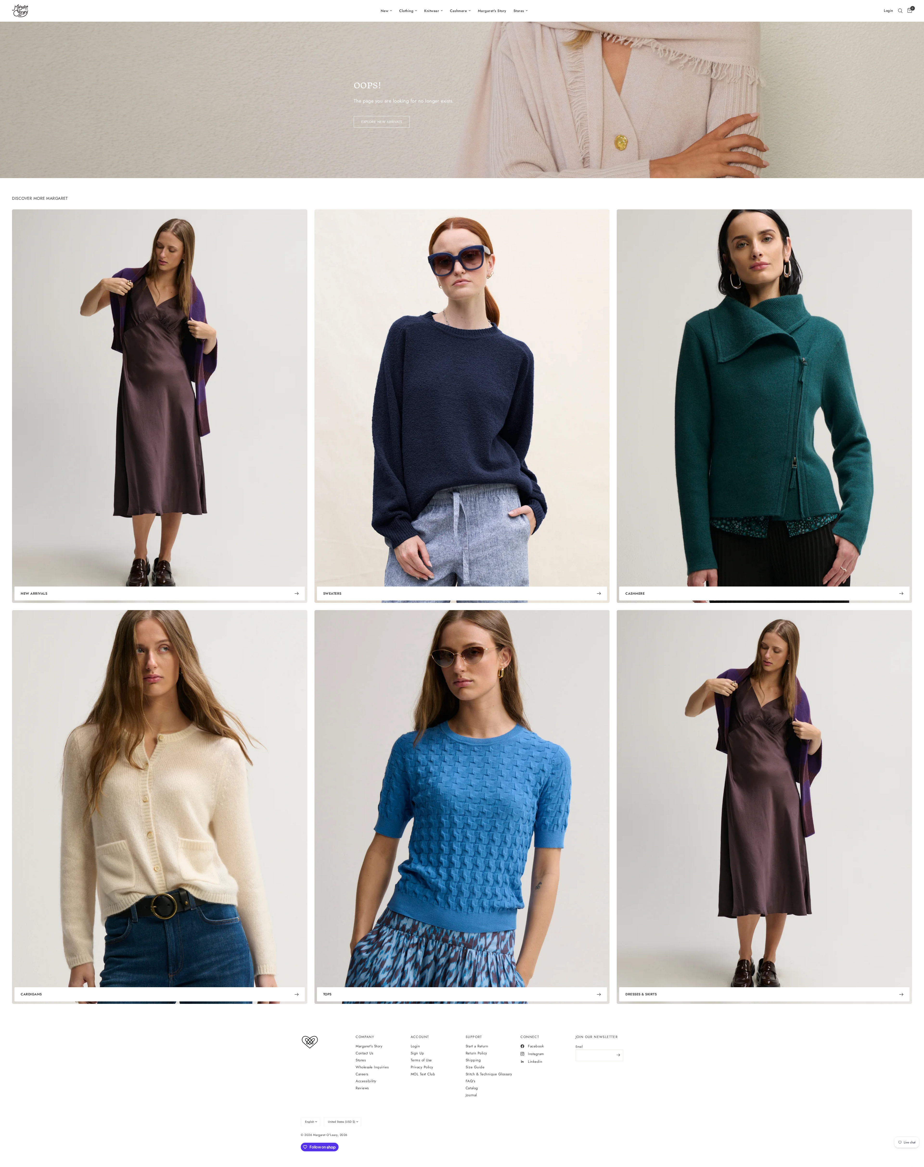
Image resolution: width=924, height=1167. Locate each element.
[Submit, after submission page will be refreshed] (618, 1055)
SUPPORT (474, 1036)
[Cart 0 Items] (908, 10)
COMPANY (365, 1036)
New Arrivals (34, 593)
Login (415, 1046)
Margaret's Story (492, 10)
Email (579, 1046)
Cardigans (31, 994)
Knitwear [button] (431, 10)
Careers (362, 1074)
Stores (361, 1060)
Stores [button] (518, 10)
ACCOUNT (420, 1036)
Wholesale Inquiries (372, 1067)
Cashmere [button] (458, 10)
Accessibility (366, 1081)
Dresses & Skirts (641, 994)
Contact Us (364, 1053)
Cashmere (635, 593)
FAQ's (470, 1081)
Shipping (473, 1060)
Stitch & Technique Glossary (489, 1074)
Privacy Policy (422, 1067)
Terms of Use (421, 1060)
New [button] (385, 10)
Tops (327, 994)
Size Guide (475, 1067)
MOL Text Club (423, 1074)
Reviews (362, 1088)
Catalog (472, 1088)
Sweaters (332, 593)
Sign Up (417, 1053)
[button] (900, 10)
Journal (471, 1095)
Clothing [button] (406, 10)
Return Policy (476, 1053)
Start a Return (477, 1046)
